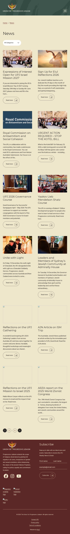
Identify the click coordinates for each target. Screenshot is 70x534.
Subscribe (45, 475)
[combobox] (12, 43)
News (12, 23)
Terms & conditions (35, 525)
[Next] (20, 430)
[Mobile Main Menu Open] (65, 11)
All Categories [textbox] (8, 43)
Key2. (38, 529)
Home (5, 23)
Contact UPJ (35, 519)
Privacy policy (35, 522)
